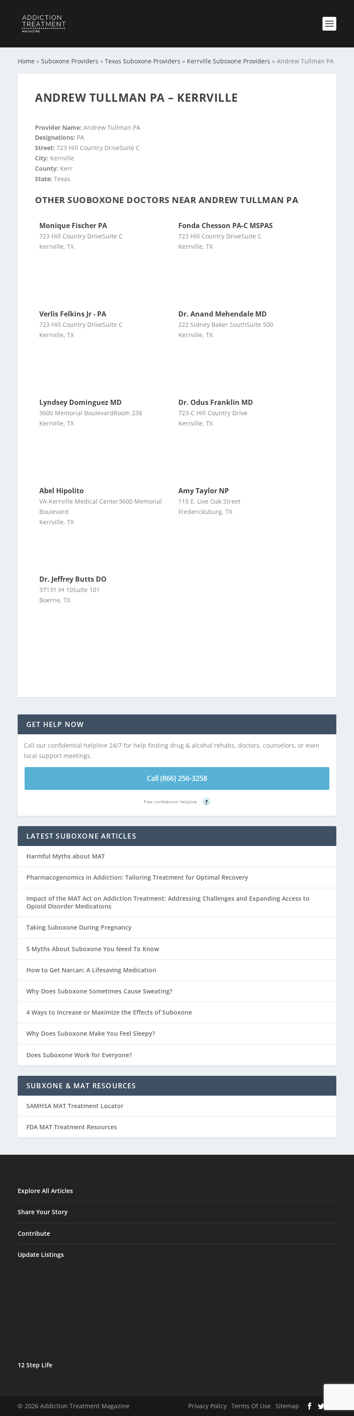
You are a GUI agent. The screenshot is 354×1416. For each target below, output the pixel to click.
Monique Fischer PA (73, 225)
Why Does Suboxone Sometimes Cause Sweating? (99, 991)
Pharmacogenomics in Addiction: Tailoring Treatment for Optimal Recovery (137, 877)
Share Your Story (43, 1212)
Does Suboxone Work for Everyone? (79, 1055)
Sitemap (287, 1406)
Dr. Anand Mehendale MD (222, 314)
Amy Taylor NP (203, 490)
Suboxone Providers (69, 61)
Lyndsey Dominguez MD (80, 402)
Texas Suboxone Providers (142, 61)
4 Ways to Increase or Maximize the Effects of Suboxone (109, 1012)
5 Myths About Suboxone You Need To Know (92, 949)
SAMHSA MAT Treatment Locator (74, 1106)
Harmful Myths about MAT (65, 856)
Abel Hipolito (61, 490)
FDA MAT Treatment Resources (71, 1127)
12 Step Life (35, 1365)
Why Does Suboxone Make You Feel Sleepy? (90, 1033)
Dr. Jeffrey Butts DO (73, 579)
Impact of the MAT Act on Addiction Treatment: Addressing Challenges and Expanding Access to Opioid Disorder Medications (168, 902)
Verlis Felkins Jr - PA (72, 314)
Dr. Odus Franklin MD (215, 402)
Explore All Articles (45, 1191)
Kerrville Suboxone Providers (228, 61)
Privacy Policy (207, 1406)
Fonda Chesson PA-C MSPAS (225, 225)
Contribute (34, 1233)
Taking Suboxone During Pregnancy (79, 927)
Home (26, 61)
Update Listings (41, 1254)
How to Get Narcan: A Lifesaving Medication (91, 970)
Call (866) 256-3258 (177, 778)
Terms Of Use (251, 1406)
